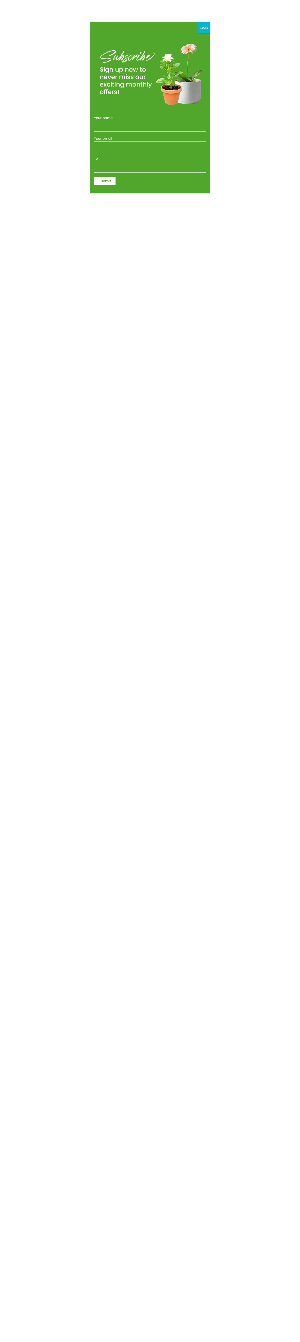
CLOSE (204, 27)
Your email (103, 138)
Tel (96, 159)
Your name (103, 117)
